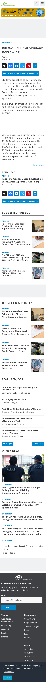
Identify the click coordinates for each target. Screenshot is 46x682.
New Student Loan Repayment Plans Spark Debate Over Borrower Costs (16, 241)
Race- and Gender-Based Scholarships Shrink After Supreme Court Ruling (22, 180)
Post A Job (38, 444)
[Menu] (42, 3)
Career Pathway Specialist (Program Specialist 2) (20, 388)
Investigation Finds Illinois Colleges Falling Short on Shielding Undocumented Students (21, 490)
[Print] (4, 65)
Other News (11, 450)
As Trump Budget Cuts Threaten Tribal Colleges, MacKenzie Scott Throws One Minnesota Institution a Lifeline (23, 531)
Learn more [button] (9, 672)
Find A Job (7, 444)
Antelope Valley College (12, 436)
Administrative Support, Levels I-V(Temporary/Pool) (18, 420)
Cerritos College (9, 402)
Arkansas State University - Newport (18, 412)
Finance (7, 42)
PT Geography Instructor (14, 399)
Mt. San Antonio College (13, 424)
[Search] (36, 3)
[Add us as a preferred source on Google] (35, 65)
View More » (8, 540)
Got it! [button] (7, 678)
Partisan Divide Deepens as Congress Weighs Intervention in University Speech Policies (22, 505)
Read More (38, 165)
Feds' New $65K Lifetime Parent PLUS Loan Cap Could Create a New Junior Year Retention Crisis (15, 257)
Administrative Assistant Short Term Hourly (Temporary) (20, 432)
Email (3, 595)
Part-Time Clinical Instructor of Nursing (21, 409)
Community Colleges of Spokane (16, 393)
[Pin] (28, 65)
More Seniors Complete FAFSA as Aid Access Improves (13, 273)
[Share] (10, 65)
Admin (5, 57)
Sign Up (8, 607)
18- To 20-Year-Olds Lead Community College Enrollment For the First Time (22, 518)
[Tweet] (22, 65)
